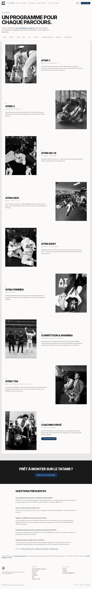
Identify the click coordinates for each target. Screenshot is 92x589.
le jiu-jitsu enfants (54, 549)
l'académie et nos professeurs (42, 549)
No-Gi (18, 37)
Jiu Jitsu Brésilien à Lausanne (25, 28)
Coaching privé (67, 37)
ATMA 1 (4, 37)
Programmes (35, 571)
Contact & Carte (36, 579)
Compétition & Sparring (47, 37)
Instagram (64, 571)
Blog (33, 577)
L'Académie (34, 575)
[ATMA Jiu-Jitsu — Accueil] (3, 3)
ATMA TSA (58, 37)
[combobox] (78, 3)
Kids (24, 37)
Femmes (36, 37)
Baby (29, 37)
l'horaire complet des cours (27, 549)
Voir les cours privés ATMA (49, 438)
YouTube (64, 569)
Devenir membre (85, 3)
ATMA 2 (11, 37)
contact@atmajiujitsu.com (68, 573)
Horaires (34, 573)
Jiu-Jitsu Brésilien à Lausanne (39, 569)
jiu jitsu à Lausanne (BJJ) (20, 556)
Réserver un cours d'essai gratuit (46, 475)
